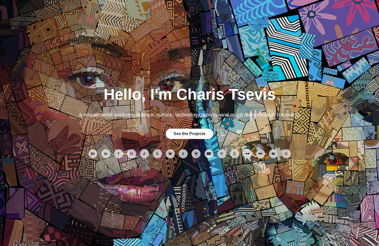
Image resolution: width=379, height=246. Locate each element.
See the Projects (189, 133)
